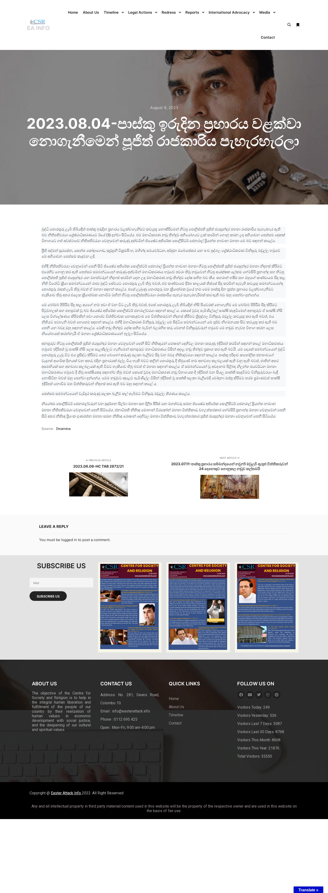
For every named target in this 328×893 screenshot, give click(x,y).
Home (174, 698)
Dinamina (63, 429)
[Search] (289, 25)
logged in (69, 539)
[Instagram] (268, 695)
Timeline (176, 715)
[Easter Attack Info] (38, 24)
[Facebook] (241, 695)
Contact (175, 723)
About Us (176, 707)
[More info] (297, 25)
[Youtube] (250, 695)
